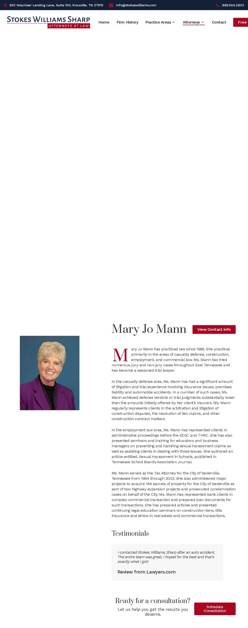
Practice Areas (158, 22)
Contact (219, 22)
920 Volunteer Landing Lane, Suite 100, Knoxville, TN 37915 (56, 5)
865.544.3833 (233, 5)
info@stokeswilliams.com (136, 5)
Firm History (127, 22)
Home (103, 22)
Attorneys (191, 22)
